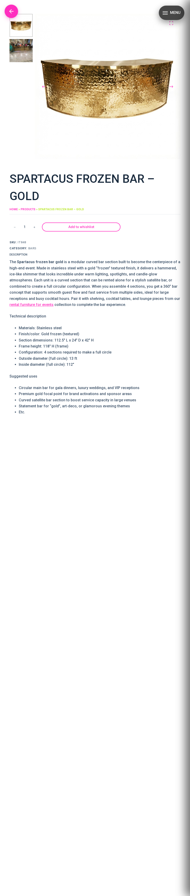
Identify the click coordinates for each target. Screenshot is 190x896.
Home (14, 209)
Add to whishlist (81, 227)
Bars (32, 248)
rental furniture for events (32, 304)
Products (28, 209)
